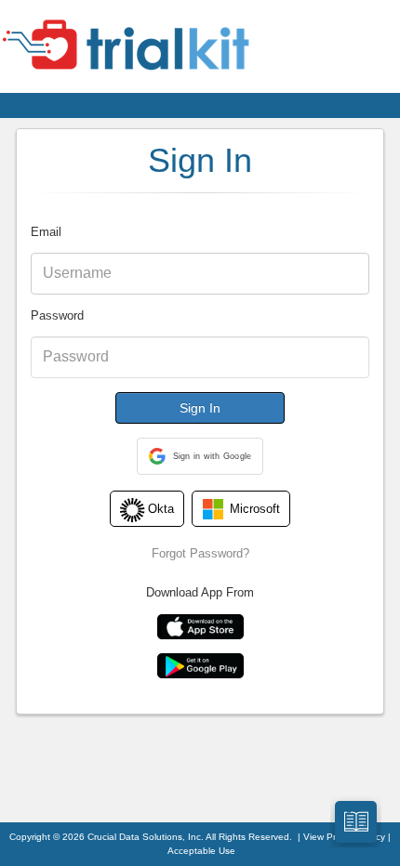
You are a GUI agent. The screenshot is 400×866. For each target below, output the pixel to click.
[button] (200, 456)
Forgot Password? (200, 553)
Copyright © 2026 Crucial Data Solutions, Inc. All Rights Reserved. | (156, 837)
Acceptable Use (201, 851)
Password (57, 315)
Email (46, 232)
